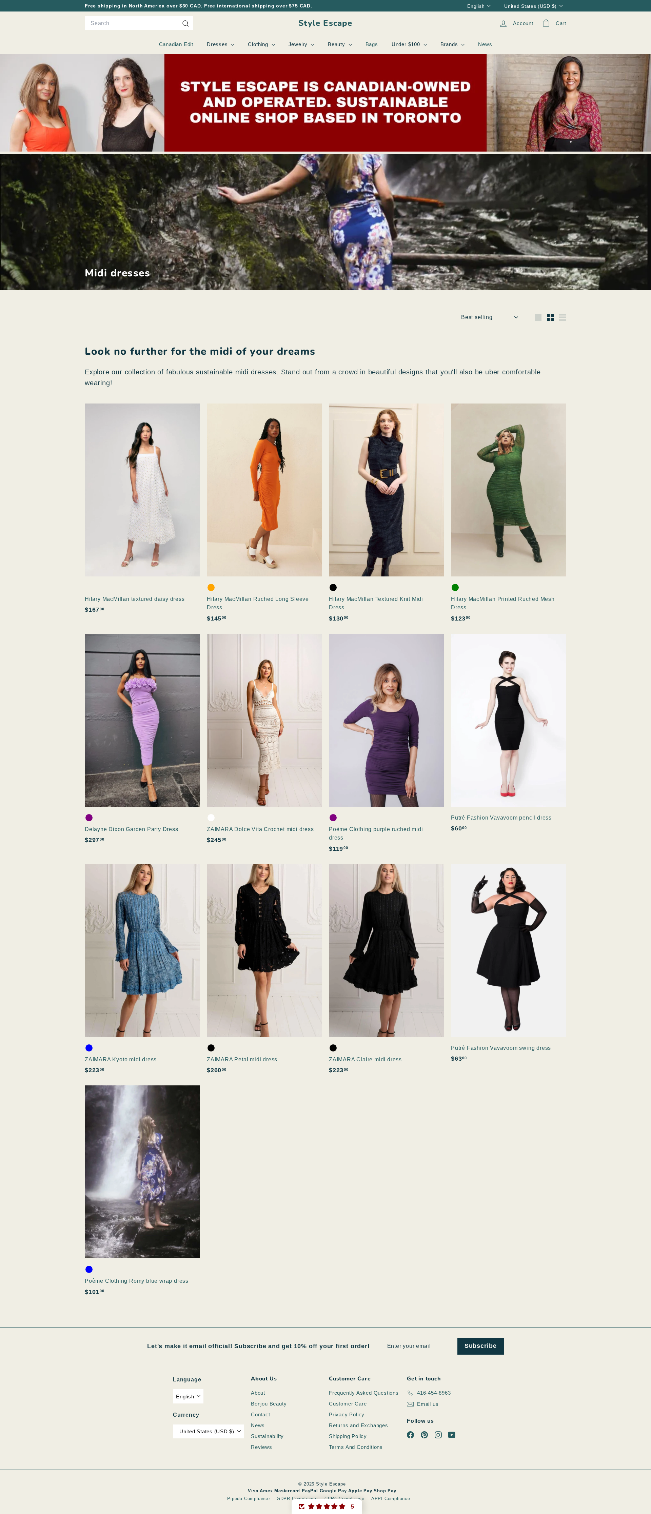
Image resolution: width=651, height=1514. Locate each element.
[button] (327, 1506)
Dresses (218, 44)
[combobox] (139, 23)
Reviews (261, 1447)
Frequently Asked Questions (364, 1393)
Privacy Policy (346, 1414)
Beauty (337, 44)
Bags (372, 44)
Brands (450, 44)
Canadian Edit (176, 44)
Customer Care (348, 1404)
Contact (260, 1414)
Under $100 (407, 44)
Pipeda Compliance (248, 1498)
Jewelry (299, 44)
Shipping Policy (348, 1436)
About (258, 1393)
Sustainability (267, 1436)
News (485, 44)
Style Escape (325, 23)
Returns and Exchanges (358, 1425)
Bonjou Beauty (269, 1404)
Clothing (259, 44)
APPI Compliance (390, 1498)
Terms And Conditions (356, 1447)
